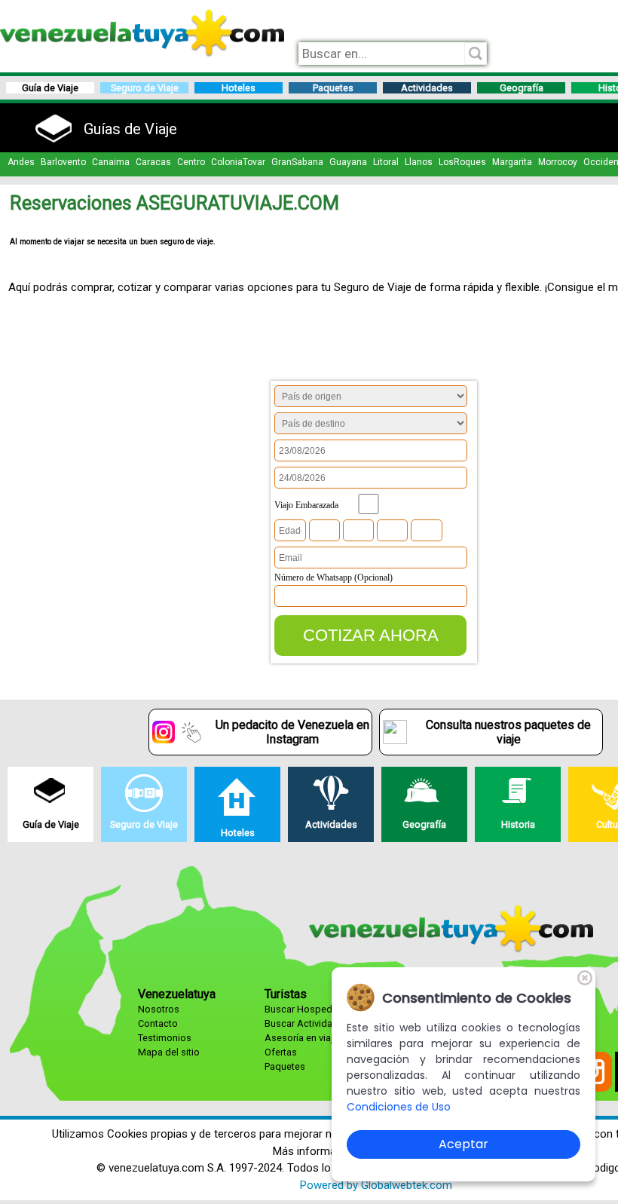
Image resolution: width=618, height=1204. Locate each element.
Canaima (111, 162)
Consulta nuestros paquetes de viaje (508, 732)
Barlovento (63, 162)
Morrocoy (557, 162)
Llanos (419, 162)
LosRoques (462, 162)
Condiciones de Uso (399, 1106)
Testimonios (164, 1037)
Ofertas (281, 1052)
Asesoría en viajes (304, 1037)
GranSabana (297, 162)
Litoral (386, 162)
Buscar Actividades (307, 1023)
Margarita (512, 162)
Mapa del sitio (169, 1052)
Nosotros (158, 1009)
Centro (191, 162)
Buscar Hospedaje (305, 1009)
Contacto (158, 1023)
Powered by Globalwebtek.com (375, 1185)
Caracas (153, 162)
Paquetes (285, 1066)
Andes (21, 162)
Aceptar (463, 1144)
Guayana (348, 162)
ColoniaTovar (238, 162)
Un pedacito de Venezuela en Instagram (292, 732)
